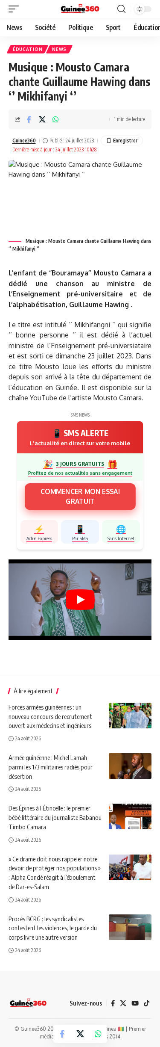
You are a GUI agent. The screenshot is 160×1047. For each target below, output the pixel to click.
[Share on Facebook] (29, 119)
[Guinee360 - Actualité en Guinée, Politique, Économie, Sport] (80, 9)
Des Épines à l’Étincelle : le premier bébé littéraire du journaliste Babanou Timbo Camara (55, 817)
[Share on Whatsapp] (55, 119)
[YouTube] (135, 1004)
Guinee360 (24, 140)
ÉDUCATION (27, 49)
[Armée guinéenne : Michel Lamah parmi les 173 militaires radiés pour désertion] (130, 766)
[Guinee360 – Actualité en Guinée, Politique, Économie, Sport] (28, 1003)
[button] (16, 9)
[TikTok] (146, 1004)
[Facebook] (113, 1004)
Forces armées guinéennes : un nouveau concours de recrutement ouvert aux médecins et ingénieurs (50, 716)
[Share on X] (42, 119)
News (59, 49)
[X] (123, 1004)
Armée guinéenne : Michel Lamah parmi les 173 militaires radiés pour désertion (51, 767)
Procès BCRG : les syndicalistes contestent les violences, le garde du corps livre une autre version (53, 928)
